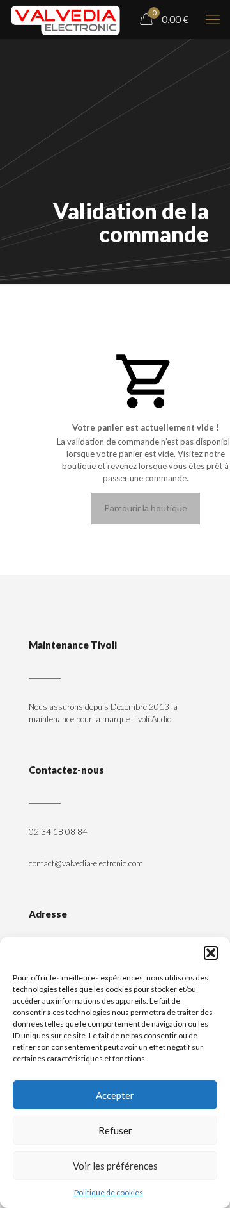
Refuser (115, 1130)
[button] (210, 953)
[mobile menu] (213, 19)
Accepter (115, 1095)
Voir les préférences (115, 1165)
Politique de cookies (108, 1192)
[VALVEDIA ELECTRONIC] (65, 19)
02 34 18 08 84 (58, 832)
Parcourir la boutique (145, 507)
